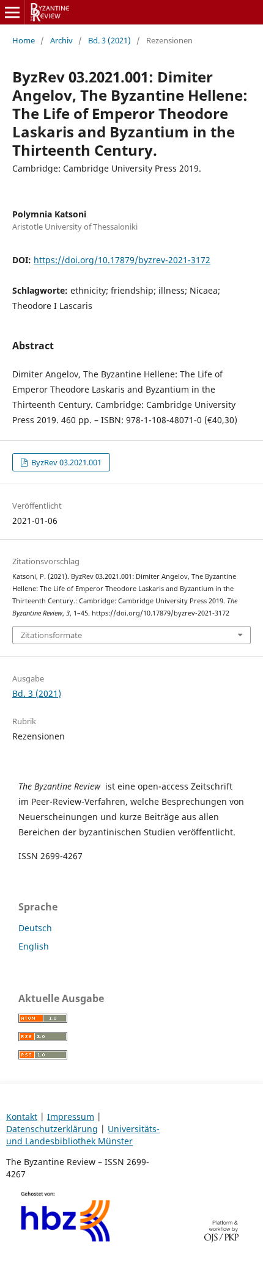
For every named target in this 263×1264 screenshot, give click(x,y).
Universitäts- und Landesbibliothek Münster (83, 1135)
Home (23, 40)
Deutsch (35, 928)
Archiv (61, 40)
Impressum (70, 1116)
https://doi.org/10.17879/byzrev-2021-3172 (122, 260)
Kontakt (21, 1116)
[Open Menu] (12, 12)
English (33, 946)
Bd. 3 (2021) (109, 40)
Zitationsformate (51, 635)
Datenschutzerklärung (52, 1129)
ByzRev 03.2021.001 (65, 462)
